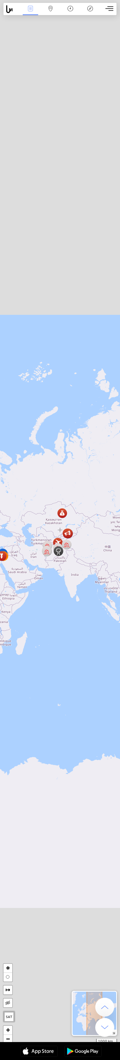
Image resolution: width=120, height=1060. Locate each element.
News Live (30, 12)
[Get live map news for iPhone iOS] (39, 1052)
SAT (9, 1017)
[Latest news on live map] (11, 9)
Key (90, 12)
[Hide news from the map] (7, 1003)
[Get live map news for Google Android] (83, 1052)
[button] (46, 551)
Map (50, 12)
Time (70, 12)
